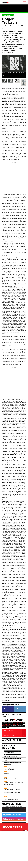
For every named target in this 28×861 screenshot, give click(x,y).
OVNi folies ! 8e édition (11, 778)
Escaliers (6, 760)
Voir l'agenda (14, 731)
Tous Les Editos (14, 735)
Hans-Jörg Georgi (9, 768)
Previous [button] (5, 66)
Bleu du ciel (7, 764)
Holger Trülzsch (10, 28)
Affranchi (7, 773)
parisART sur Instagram (14, 819)
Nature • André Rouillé (10, 756)
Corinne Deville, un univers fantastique (12, 790)
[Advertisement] (14, 178)
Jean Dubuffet (8, 798)
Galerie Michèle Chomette (14, 26)
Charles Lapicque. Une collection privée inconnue (14, 783)
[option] (14, 66)
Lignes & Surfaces (9, 752)
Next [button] (23, 66)
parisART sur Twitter (12, 815)
